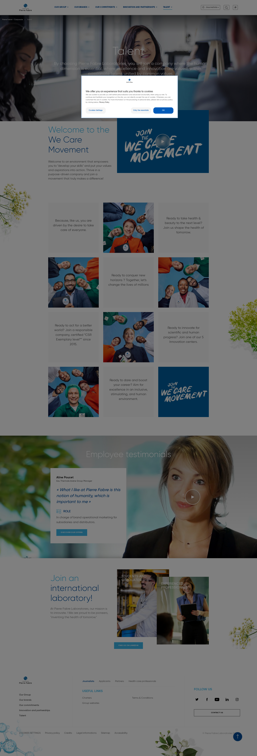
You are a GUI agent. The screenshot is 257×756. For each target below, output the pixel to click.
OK (163, 110)
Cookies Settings (95, 110)
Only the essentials (141, 110)
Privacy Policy (104, 102)
